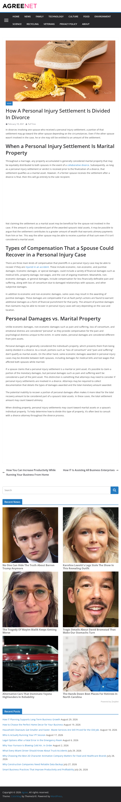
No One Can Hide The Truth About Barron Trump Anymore (29, 566)
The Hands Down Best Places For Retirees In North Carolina (90, 695)
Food (86, 16)
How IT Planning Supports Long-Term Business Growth (31, 719)
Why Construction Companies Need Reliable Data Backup (33, 764)
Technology (56, 16)
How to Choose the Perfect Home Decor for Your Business (33, 724)
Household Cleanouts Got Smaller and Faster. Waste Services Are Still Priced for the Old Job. (51, 729)
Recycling (33, 24)
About (85, 24)
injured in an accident (37, 266)
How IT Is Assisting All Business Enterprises (89, 470)
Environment (103, 16)
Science (17, 24)
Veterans (49, 24)
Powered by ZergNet (109, 702)
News (27, 16)
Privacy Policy (68, 24)
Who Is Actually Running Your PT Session (24, 735)
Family (39, 16)
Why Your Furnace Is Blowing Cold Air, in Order (27, 745)
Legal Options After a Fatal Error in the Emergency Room (32, 740)
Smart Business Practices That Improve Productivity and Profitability (38, 769)
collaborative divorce (78, 165)
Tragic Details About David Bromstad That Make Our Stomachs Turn (89, 631)
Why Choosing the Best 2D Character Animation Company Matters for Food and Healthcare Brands (55, 755)
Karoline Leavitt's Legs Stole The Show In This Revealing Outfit (88, 566)
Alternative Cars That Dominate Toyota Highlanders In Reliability (27, 695)
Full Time (32, 124)
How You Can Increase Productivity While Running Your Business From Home (31, 472)
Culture (73, 16)
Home (16, 16)
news (9, 103)
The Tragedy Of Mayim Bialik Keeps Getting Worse (30, 631)
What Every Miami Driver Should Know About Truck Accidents (35, 750)
